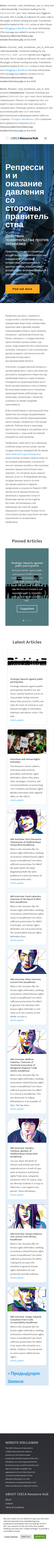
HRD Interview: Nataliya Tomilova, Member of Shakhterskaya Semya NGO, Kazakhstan (24, 1152)
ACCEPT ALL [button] (39, 1536)
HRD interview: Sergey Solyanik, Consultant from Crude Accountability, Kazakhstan (26, 1320)
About (8, 1500)
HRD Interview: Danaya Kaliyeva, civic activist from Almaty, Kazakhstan (26, 1237)
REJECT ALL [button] (26, 1536)
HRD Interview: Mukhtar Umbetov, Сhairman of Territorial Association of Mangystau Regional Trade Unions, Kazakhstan (23, 1065)
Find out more (22, 289)
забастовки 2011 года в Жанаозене (23, 454)
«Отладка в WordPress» (22, 119)
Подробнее (27, 608)
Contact (9, 1503)
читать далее (17, 720)
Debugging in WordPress (16, 28)
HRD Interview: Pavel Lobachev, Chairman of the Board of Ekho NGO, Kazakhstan (25, 899)
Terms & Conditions (14, 1507)
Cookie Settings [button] (11, 1537)
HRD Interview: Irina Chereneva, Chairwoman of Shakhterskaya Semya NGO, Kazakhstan (26, 842)
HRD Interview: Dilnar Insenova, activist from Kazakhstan (25, 981)
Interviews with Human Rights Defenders (25, 760)
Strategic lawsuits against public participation (27, 564)
